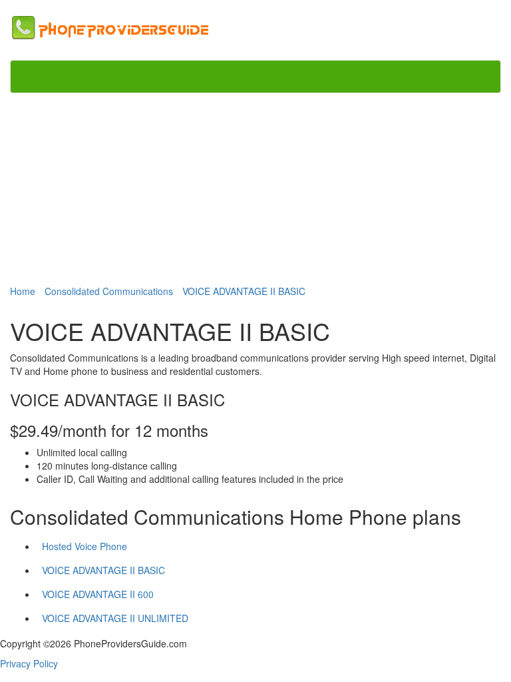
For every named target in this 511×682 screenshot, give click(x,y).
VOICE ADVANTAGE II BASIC (243, 291)
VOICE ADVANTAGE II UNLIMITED (115, 618)
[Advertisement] (255, 188)
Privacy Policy (29, 663)
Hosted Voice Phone (84, 546)
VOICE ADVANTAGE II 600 (98, 594)
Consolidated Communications (109, 291)
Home (22, 291)
